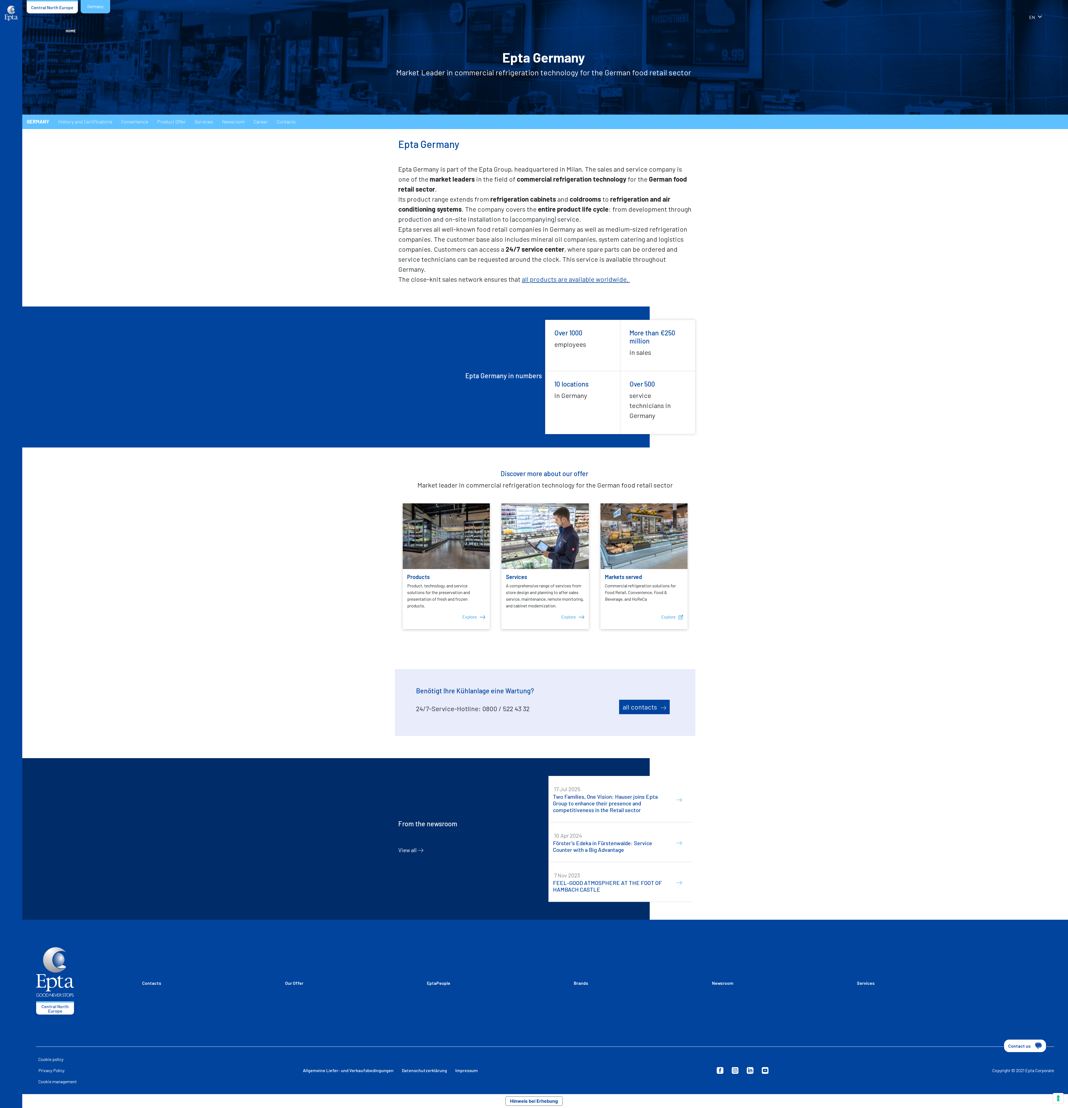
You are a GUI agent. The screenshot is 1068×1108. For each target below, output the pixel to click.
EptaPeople (438, 983)
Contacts (286, 121)
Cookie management (57, 1081)
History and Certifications (85, 121)
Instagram (735, 1070)
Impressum (466, 1070)
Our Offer (294, 983)
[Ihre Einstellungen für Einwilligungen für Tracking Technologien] (1058, 1098)
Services (204, 121)
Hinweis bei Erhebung (534, 1101)
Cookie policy (50, 1059)
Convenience (134, 121)
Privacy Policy (51, 1070)
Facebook (720, 1070)
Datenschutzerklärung (424, 1070)
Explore (470, 616)
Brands (581, 983)
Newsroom (233, 121)
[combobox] (1043, 18)
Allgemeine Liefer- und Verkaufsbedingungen (348, 1070)
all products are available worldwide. (576, 279)
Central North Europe (52, 7)
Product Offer (171, 121)
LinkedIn (750, 1070)
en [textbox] (1032, 17)
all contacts (640, 707)
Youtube (765, 1070)
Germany (95, 6)
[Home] (11, 13)
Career (261, 121)
